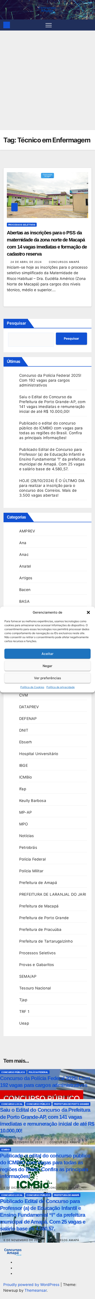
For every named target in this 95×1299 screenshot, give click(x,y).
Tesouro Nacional (35, 988)
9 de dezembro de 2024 (23, 1187)
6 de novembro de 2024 (23, 1240)
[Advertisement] (47, 80)
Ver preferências (47, 678)
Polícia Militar (31, 871)
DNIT (23, 730)
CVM (23, 695)
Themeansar (36, 1290)
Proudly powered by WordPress (32, 1284)
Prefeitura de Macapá (39, 906)
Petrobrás (28, 847)
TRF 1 (24, 1011)
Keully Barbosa (32, 800)
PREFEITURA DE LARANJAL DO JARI (52, 894)
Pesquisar (16, 323)
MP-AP (25, 812)
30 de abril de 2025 (20, 1096)
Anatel (25, 566)
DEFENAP (28, 718)
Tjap (23, 1000)
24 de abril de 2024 (26, 262)
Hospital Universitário (38, 754)
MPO (23, 824)
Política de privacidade (60, 687)
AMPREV (27, 531)
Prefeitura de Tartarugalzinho (46, 941)
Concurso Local (12, 1104)
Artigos (25, 578)
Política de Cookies (32, 687)
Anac (23, 554)
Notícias (26, 836)
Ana (23, 543)
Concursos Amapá (64, 262)
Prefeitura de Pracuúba (40, 929)
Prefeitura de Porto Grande (44, 918)
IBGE (23, 765)
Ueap (24, 1023)
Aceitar (47, 653)
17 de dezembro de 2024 (23, 1142)
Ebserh (25, 742)
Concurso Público (13, 1072)
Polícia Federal (32, 859)
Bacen (24, 589)
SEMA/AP (27, 976)
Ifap (22, 789)
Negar (47, 666)
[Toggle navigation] (49, 25)
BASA (24, 601)
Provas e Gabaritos (36, 964)
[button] (88, 612)
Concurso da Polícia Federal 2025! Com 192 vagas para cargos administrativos (50, 380)
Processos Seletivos (21, 224)
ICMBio (25, 777)
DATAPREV (29, 707)
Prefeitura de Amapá (38, 882)
